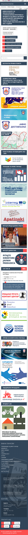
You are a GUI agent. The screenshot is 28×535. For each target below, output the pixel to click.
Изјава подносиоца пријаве (13, 44)
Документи (4, 448)
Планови (3, 457)
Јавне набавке (5, 450)
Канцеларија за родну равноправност (11, 461)
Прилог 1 (8, 50)
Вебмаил (3, 468)
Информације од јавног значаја (9, 446)
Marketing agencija (7, 533)
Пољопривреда (5, 466)
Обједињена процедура (7, 465)
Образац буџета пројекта (13, 47)
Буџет (3, 452)
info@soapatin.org (9, 515)
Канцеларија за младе (7, 459)
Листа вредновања (11, 37)
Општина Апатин (7, 4)
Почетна (3, 7)
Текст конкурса (10, 40)
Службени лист (5, 453)
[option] (14, 478)
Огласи (3, 455)
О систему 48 (4, 463)
